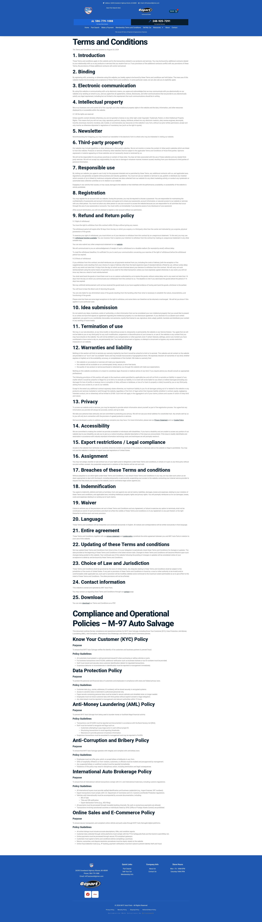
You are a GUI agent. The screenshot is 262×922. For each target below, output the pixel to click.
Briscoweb (148, 913)
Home (87, 28)
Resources (157, 28)
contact (126, 592)
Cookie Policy (179, 420)
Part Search (95, 28)
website (119, 244)
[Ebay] (95, 894)
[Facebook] (88, 894)
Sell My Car (147, 28)
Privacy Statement (161, 420)
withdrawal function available (86, 238)
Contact (174, 28)
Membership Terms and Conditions (128, 28)
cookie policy (127, 536)
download (86, 603)
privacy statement (113, 536)
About (167, 28)
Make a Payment (107, 28)
